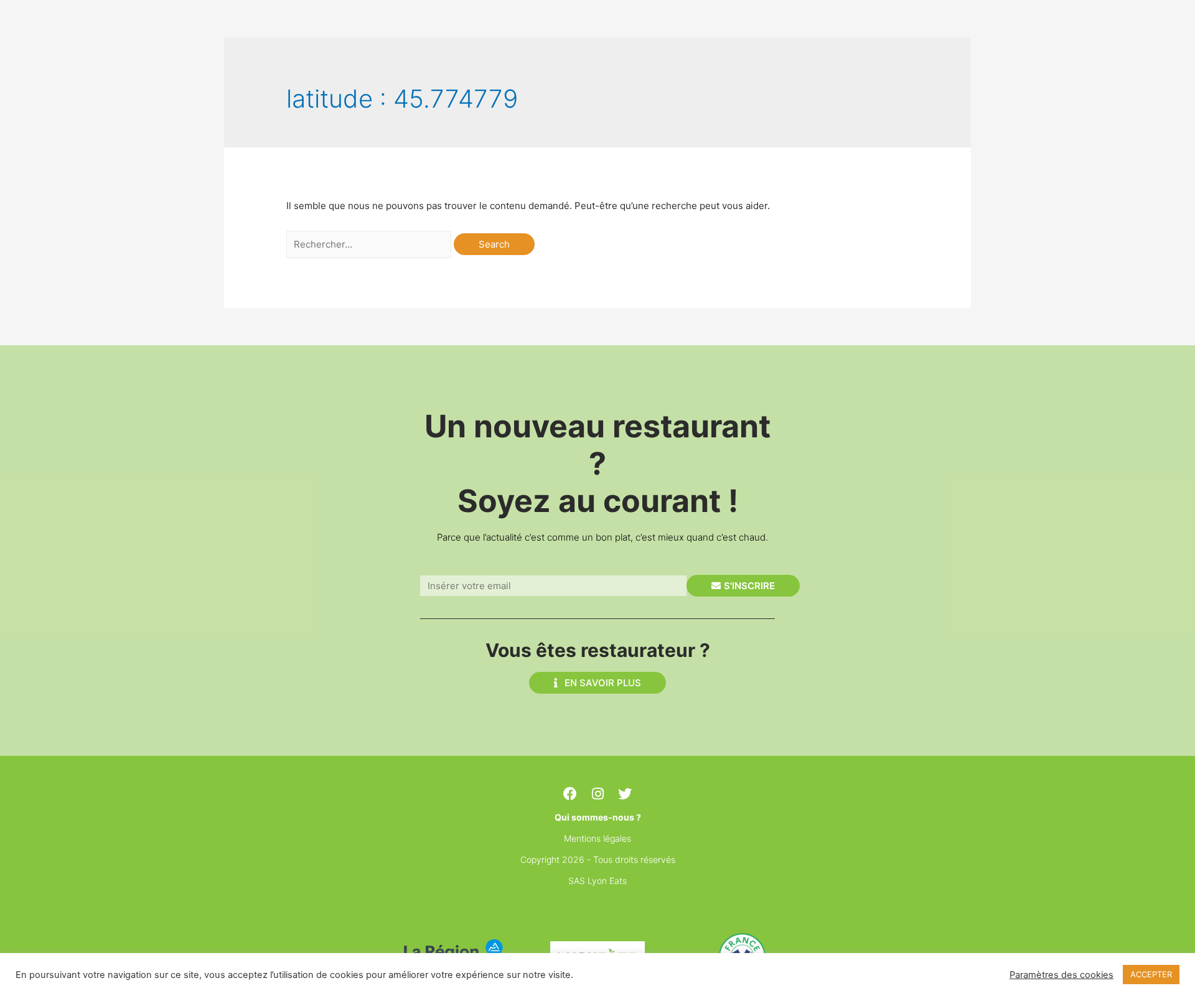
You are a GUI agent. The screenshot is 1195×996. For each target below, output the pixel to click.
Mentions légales (597, 838)
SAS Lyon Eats (597, 880)
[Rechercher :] (370, 244)
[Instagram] (597, 794)
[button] (597, 683)
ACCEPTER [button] (1151, 974)
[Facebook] (570, 794)
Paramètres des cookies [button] (1061, 974)
